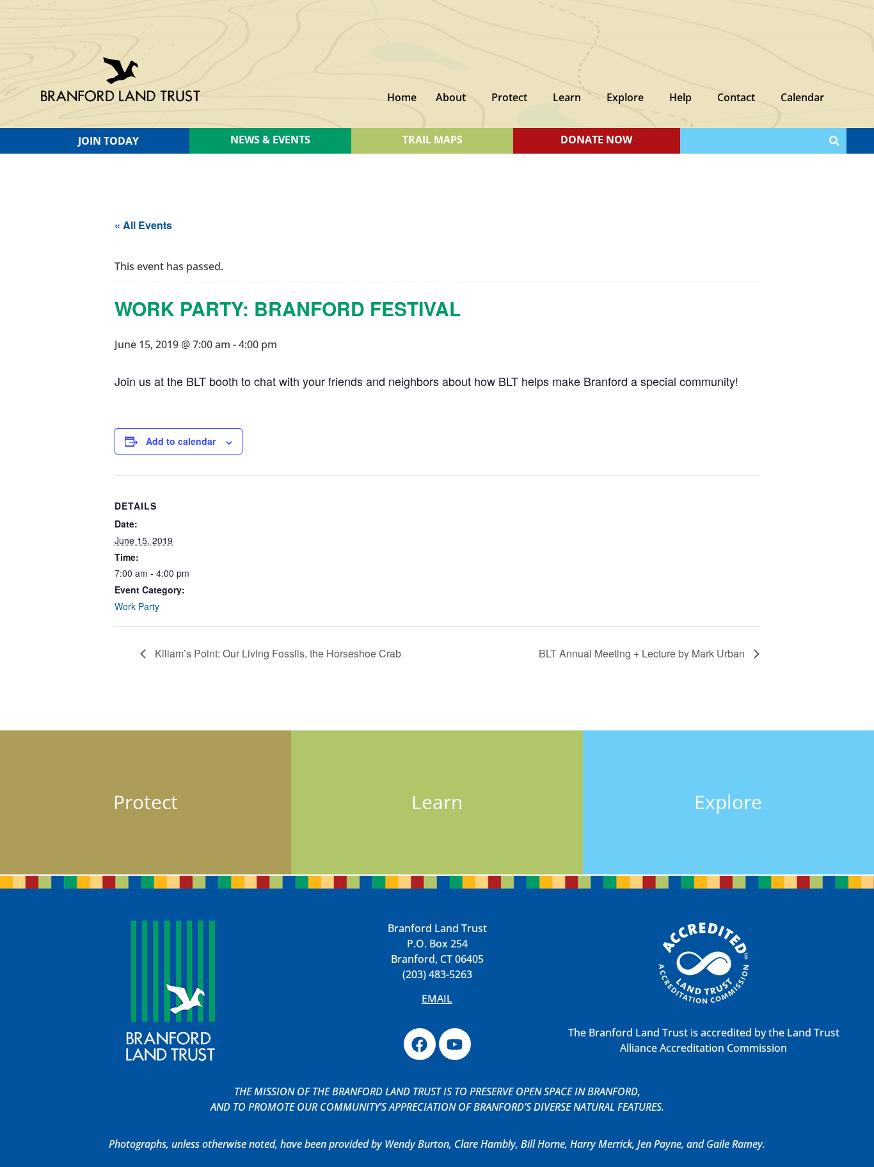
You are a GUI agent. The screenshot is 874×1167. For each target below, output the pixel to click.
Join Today (108, 141)
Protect (509, 97)
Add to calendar (181, 441)
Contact (736, 97)
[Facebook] (420, 1044)
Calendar (802, 97)
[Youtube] (455, 1044)
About (451, 97)
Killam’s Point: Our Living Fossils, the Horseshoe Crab (276, 653)
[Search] (834, 140)
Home (402, 97)
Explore (625, 97)
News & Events (270, 140)
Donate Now (596, 140)
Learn (567, 97)
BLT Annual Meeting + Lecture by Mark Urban (643, 653)
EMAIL (437, 999)
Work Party (137, 606)
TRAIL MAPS (432, 140)
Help (680, 97)
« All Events (143, 225)
